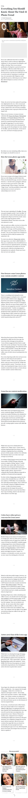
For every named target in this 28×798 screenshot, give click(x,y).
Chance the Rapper (14, 116)
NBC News (9, 708)
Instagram (18, 300)
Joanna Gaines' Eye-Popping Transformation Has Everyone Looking (7, 789)
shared (21, 308)
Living (2, 6)
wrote (11, 306)
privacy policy (17, 598)
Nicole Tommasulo (6, 18)
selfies (19, 211)
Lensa (9, 123)
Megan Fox (20, 299)
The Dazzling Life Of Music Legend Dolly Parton (20, 788)
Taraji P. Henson (13, 117)
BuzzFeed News (10, 346)
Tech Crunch (11, 459)
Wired (12, 412)
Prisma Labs (17, 239)
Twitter (15, 579)
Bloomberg (4, 81)
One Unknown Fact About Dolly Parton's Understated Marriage (7, 769)
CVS (24, 105)
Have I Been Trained (11, 584)
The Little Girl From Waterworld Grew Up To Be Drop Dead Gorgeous (20, 769)
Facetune (5, 691)
